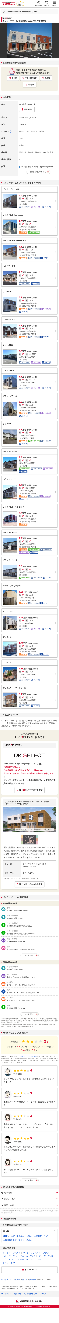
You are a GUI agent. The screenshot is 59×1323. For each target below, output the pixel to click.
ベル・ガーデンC (45, 1256)
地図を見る (28, 109)
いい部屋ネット (7, 1280)
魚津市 (47, 78)
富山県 (6, 1231)
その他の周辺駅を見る (38, 172)
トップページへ (31, 1270)
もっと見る (29, 1180)
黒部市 (29, 1240)
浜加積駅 (31, 85)
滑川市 (14, 78)
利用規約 (17, 1294)
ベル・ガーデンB (27, 1256)
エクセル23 (8, 1259)
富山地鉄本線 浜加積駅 (29, 167)
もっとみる (29, 955)
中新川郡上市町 (41, 1236)
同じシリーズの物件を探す (30, 884)
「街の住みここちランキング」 (27, 1056)
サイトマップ (6, 1294)
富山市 (21, 1240)
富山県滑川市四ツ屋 (27, 104)
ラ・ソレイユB (9, 1263)
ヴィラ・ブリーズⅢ (31, 1253)
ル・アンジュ (37, 1259)
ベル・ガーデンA (10, 1256)
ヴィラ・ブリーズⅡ (11, 1253)
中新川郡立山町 (9, 1240)
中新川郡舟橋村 (31, 78)
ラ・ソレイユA (22, 1259)
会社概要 (43, 1294)
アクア (46, 1253)
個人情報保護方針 (30, 1294)
